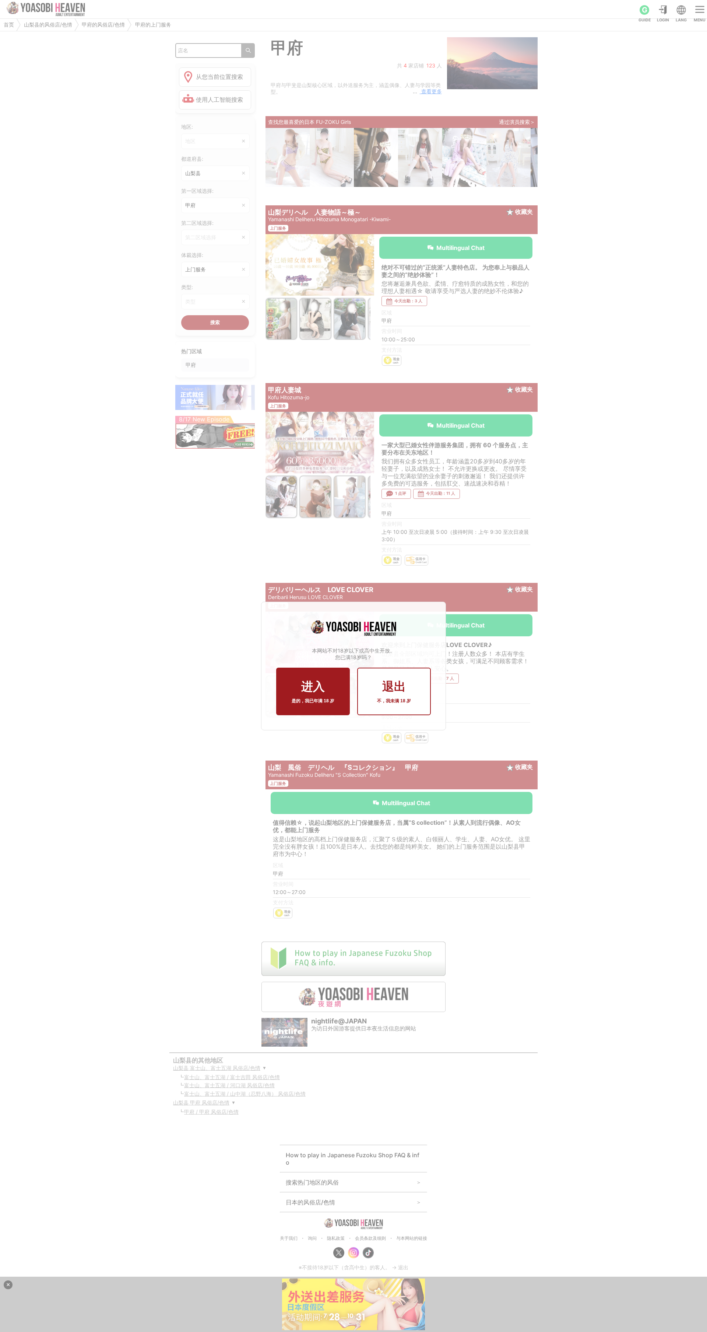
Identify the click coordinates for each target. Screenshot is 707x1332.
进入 (313, 691)
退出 (394, 691)
